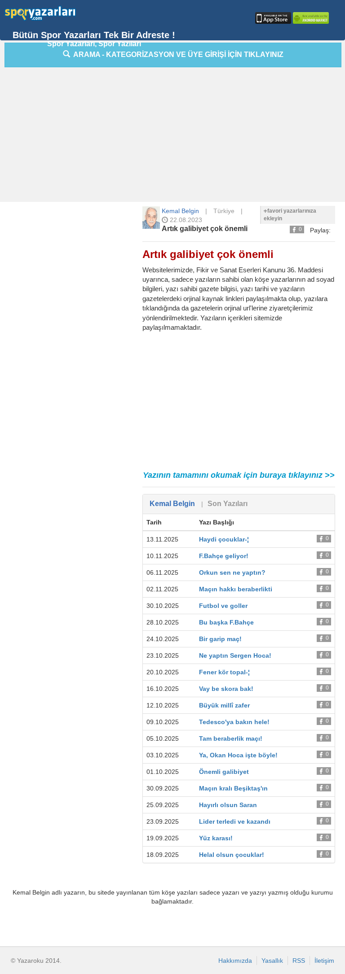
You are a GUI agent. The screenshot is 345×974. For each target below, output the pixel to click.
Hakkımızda (235, 960)
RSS (298, 960)
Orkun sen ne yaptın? (232, 572)
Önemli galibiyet (224, 771)
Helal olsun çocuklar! (231, 854)
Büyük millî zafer (224, 705)
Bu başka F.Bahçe (226, 622)
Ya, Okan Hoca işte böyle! (238, 755)
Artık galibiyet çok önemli (205, 228)
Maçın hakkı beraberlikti (235, 589)
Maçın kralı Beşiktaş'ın (233, 788)
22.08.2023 (185, 219)
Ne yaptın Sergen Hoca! (235, 655)
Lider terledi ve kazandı (234, 821)
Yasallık (272, 960)
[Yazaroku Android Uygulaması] (310, 18)
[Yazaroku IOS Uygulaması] (272, 18)
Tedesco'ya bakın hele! (234, 721)
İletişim (324, 960)
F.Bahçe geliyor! (223, 555)
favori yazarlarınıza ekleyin (290, 215)
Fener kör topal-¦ (224, 672)
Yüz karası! (216, 838)
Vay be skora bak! (226, 688)
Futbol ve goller (223, 605)
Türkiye (223, 210)
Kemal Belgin (180, 210)
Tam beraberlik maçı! (230, 738)
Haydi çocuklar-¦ (224, 539)
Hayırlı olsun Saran (228, 804)
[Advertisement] (174, 137)
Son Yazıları (228, 503)
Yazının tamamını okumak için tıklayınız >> (239, 475)
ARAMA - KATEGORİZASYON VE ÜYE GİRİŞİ (176, 54)
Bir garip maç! (220, 638)
